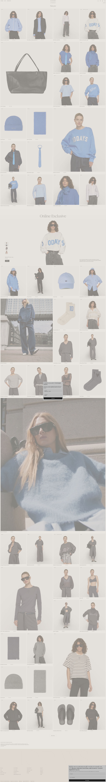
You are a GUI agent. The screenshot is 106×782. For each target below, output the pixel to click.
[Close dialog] (105, 766)
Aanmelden (87, 780)
